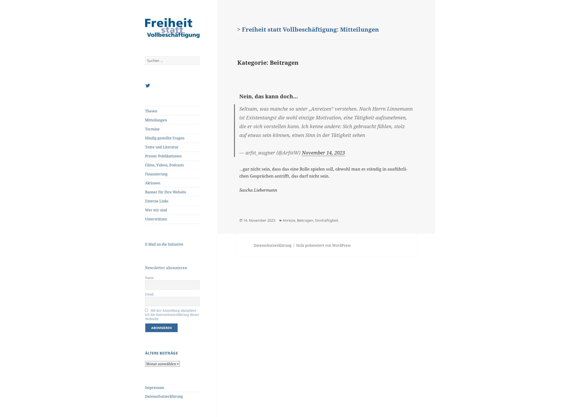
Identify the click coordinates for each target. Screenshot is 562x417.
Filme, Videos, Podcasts (164, 165)
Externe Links (156, 201)
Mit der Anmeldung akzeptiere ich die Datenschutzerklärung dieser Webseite (172, 314)
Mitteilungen (156, 120)
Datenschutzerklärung (164, 396)
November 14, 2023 (323, 152)
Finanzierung (156, 174)
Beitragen (305, 220)
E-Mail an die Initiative (164, 244)
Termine (152, 129)
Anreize (289, 220)
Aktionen (152, 183)
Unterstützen (156, 219)
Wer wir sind (156, 210)
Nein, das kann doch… (268, 96)
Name (149, 278)
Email (149, 294)
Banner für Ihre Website (165, 192)
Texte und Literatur (161, 147)
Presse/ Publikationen (163, 156)
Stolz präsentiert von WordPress (323, 245)
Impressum (154, 387)
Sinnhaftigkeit (326, 220)
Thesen (151, 111)
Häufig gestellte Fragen (164, 138)
